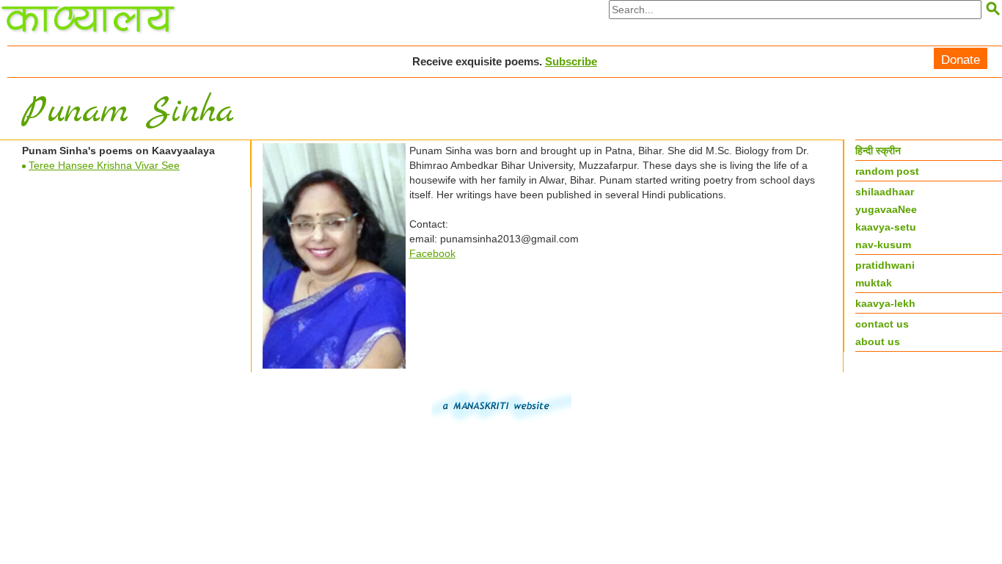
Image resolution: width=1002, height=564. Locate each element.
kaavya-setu (885, 227)
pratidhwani (885, 265)
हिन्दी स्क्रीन (878, 150)
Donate (960, 60)
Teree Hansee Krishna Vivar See (104, 165)
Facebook (432, 253)
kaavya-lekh (885, 303)
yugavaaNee (886, 209)
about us (877, 341)
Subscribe (571, 61)
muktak (873, 283)
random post (887, 171)
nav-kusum (883, 244)
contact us (882, 324)
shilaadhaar (884, 192)
